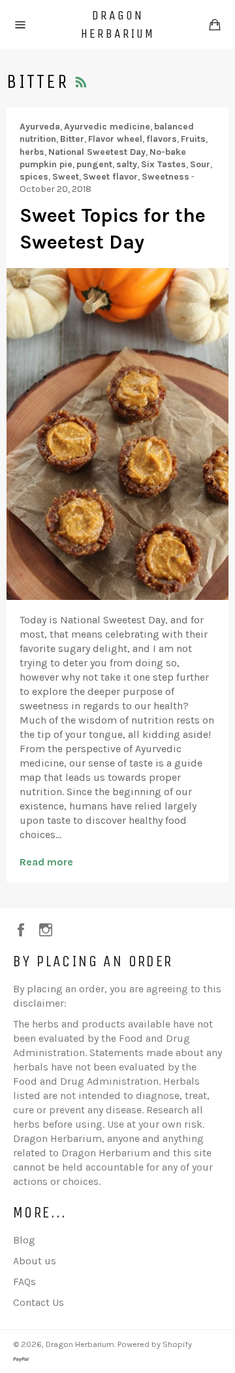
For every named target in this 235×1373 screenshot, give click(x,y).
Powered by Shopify (155, 1344)
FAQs (24, 1281)
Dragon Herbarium (118, 24)
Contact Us (38, 1302)
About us (34, 1261)
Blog (24, 1240)
